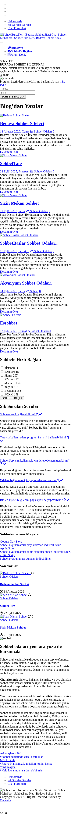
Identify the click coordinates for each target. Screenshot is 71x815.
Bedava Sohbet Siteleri (22, 123)
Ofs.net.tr (5, 800)
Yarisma (13, 390)
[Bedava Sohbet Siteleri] (15, 115)
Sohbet (33, 291)
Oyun (11, 386)
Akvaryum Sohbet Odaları (26, 283)
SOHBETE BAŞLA (12, 398)
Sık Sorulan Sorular (19, 24)
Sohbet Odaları (42, 131)
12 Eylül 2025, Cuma (13, 331)
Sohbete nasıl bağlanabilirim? (18, 414)
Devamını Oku (9, 152)
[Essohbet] (10, 315)
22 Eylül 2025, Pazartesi (14, 171)
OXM (12, 394)
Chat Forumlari (17, 28)
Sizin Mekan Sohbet (19, 203)
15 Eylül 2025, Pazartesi (14, 251)
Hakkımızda (15, 21)
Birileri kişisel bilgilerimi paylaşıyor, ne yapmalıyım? (31, 499)
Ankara (12, 371)
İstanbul (13, 368)
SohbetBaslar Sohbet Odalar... (29, 243)
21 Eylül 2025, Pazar (12, 211)
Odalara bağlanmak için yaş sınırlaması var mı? (28, 480)
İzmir (11, 375)
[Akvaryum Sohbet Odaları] (17, 275)
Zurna (12, 379)
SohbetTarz (11, 163)
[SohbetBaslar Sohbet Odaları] (19, 235)
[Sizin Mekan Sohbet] (13, 195)
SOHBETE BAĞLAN (13, 96)
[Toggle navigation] (1, 42)
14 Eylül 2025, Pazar (12, 291)
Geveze (12, 383)
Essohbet (8, 323)
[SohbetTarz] (13, 155)
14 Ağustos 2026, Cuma (14, 131)
